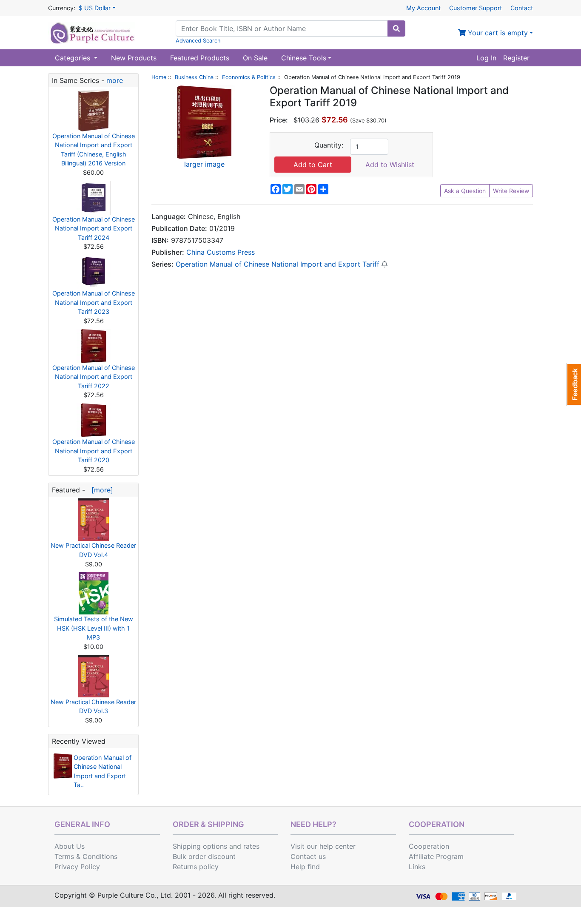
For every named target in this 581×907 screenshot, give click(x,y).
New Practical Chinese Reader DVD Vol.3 (93, 706)
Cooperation (429, 846)
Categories (73, 58)
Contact (521, 7)
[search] (396, 28)
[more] (100, 490)
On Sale (255, 58)
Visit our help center (323, 846)
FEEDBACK (573, 384)
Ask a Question (465, 190)
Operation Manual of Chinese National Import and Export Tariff (277, 264)
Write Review (511, 190)
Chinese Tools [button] (303, 58)
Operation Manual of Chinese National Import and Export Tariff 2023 (93, 302)
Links (417, 866)
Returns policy (196, 866)
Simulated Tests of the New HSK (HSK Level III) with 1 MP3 (93, 628)
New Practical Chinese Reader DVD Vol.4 (93, 550)
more (114, 80)
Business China (194, 77)
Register (516, 58)
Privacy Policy (77, 866)
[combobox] (282, 28)
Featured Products (199, 58)
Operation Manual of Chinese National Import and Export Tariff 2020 (93, 450)
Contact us (308, 856)
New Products (134, 58)
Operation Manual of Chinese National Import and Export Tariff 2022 (93, 377)
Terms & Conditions (85, 856)
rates (251, 846)
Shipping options (200, 846)
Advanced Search (198, 40)
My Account (423, 7)
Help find (305, 866)
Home (158, 77)
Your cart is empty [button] (497, 32)
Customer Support (475, 7)
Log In (486, 58)
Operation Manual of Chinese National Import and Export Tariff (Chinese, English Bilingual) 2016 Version (93, 149)
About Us (69, 846)
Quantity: (328, 145)
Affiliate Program (436, 856)
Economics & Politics (249, 77)
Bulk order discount (204, 856)
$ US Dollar (95, 7)
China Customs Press (220, 252)
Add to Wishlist (389, 164)
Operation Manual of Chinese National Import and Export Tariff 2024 (93, 228)
